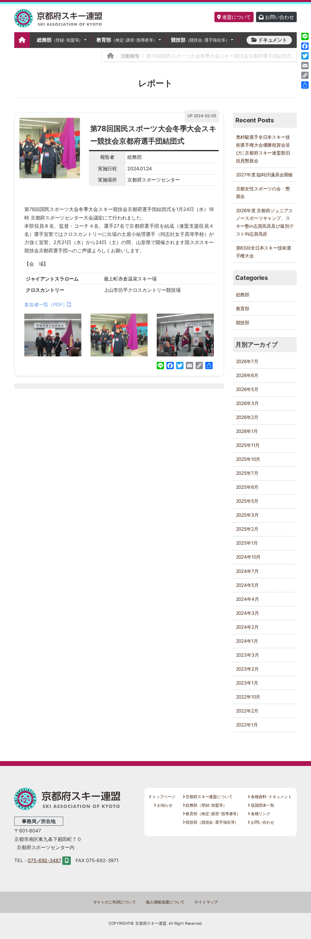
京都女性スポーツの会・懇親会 (263, 192)
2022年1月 (247, 725)
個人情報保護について (165, 902)
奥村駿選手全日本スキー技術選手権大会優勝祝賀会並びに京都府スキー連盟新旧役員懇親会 (263, 149)
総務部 (60, 40)
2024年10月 (248, 557)
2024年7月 (247, 571)
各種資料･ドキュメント (271, 796)
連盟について (235, 17)
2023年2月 (247, 669)
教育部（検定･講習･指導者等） (213, 813)
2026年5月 (247, 389)
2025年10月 (248, 459)
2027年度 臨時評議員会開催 (264, 175)
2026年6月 (247, 375)
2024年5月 (247, 585)
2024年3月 (247, 613)
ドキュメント (272, 40)
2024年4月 (247, 599)
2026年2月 (247, 417)
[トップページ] (22, 40)
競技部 (200, 40)
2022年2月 (247, 711)
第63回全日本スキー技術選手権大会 (263, 252)
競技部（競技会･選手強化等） (211, 822)
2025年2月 (247, 529)
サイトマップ (206, 902)
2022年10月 (248, 697)
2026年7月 (247, 361)
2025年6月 (247, 487)
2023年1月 (247, 683)
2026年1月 (247, 431)
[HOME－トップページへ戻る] (110, 56)
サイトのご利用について (114, 902)
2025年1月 (247, 543)
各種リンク (260, 813)
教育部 (127, 40)
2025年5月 (247, 501)
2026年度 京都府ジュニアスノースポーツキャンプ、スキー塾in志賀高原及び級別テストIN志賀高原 (265, 222)
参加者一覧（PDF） (45, 304)
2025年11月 (248, 445)
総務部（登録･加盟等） (206, 805)
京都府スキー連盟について (209, 796)
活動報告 (130, 56)
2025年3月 (247, 515)
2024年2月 (247, 627)
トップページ (163, 796)
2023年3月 (247, 655)
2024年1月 (247, 641)
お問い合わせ (279, 17)
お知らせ (164, 805)
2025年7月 (247, 473)
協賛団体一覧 (262, 805)
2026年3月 (247, 403)
